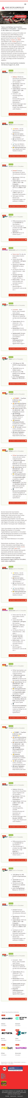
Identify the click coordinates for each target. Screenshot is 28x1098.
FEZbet (14, 455)
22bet (18, 38)
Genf (15, 548)
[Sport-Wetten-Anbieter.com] (12, 8)
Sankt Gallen (4, 1063)
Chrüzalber (21, 73)
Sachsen (23, 1062)
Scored (15, 170)
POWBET (16, 398)
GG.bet (13, 40)
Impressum (20, 1096)
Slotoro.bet (16, 254)
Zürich (23, 547)
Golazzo (15, 77)
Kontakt (7, 1096)
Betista (16, 129)
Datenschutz (13, 1096)
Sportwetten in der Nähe (7, 1062)
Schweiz (14, 41)
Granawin (15, 309)
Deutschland (17, 1062)
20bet (19, 40)
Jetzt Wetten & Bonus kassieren (17, 114)
